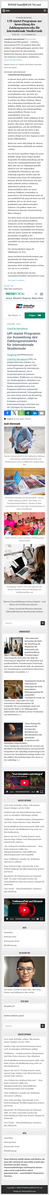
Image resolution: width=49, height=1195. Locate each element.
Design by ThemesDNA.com (24, 1191)
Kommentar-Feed (11, 941)
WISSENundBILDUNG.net (24, 4)
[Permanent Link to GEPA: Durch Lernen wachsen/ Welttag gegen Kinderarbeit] (24, 523)
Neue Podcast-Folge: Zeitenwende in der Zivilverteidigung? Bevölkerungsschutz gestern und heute (24, 869)
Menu (8, 10)
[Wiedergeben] (7, 791)
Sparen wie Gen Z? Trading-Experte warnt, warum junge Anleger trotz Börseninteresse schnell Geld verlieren (22, 839)
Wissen (28, 419)
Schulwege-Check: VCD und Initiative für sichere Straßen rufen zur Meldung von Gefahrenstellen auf (24, 589)
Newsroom (30, 39)
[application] (24, 782)
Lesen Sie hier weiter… (13, 60)
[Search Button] (44, 10)
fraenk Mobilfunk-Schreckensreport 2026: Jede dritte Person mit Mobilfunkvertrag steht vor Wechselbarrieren (24, 829)
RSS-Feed (17, 34)
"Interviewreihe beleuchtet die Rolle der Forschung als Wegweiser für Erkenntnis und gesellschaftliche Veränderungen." (33, 646)
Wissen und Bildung (25, 17)
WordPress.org (10, 945)
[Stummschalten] (37, 791)
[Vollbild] (41, 791)
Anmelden (8, 932)
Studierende (19, 419)
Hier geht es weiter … (17, 280)
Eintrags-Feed (10, 937)
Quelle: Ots (8, 286)
